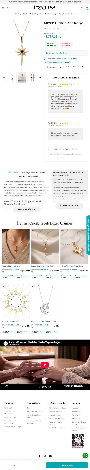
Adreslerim (76, 415)
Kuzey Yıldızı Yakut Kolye (11, 266)
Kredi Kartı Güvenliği (57, 418)
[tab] (13, 172)
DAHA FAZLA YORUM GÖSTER (65, 149)
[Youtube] (50, 456)
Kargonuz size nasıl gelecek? (58, 62)
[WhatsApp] (85, 456)
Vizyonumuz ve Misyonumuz (10, 412)
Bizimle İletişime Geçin (12, 427)
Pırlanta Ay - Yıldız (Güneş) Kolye (43, 321)
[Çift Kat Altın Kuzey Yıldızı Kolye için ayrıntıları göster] (74, 247)
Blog (28, 408)
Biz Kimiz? (8, 408)
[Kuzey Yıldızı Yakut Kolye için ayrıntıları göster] (15, 247)
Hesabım (75, 408)
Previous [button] (4, 77)
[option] (12, 77)
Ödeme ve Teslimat (56, 411)
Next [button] (40, 77)
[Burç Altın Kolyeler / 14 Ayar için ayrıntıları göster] (15, 302)
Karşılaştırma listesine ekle (4, 234)
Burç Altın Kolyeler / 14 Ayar (12, 321)
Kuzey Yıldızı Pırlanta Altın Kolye (42, 266)
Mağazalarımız (10, 417)
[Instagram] (45, 456)
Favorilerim (76, 418)
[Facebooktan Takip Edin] (39, 456)
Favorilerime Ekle (14, 465)
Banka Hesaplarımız (57, 428)
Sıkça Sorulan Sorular (35, 411)
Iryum (60, 67)
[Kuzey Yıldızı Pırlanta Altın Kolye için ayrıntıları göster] (44, 247)
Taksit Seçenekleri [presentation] (28, 172)
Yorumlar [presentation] (22, 176)
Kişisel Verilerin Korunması (10, 422)
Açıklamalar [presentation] (13, 172)
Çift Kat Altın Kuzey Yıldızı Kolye (71, 266)
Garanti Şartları (55, 415)
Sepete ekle (67, 465)
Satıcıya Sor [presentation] (33, 176)
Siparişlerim (76, 411)
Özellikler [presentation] (41, 172)
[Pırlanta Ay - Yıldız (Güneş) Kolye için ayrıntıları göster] (44, 302)
